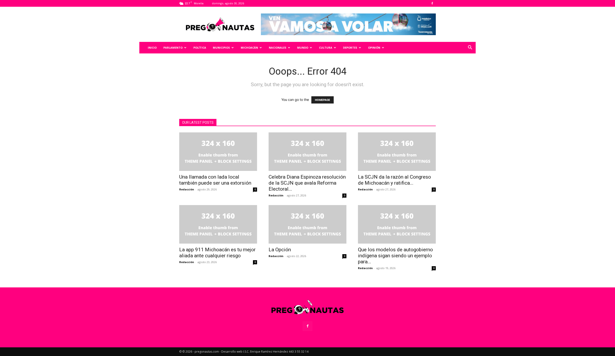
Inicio (152, 47)
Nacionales (277, 47)
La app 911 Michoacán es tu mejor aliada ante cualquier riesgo (217, 253)
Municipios (221, 47)
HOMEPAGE (322, 100)
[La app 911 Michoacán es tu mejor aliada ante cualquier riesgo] (218, 224)
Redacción (186, 189)
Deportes (350, 47)
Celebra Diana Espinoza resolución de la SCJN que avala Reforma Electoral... (307, 183)
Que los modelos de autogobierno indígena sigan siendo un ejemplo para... (395, 256)
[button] (470, 48)
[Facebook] (432, 3)
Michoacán (249, 47)
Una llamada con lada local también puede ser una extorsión (215, 180)
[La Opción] (307, 224)
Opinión (374, 47)
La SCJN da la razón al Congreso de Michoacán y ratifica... (394, 180)
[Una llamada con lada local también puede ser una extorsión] (218, 151)
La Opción (280, 249)
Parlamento (173, 47)
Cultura (325, 47)
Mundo (302, 47)
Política (199, 47)
